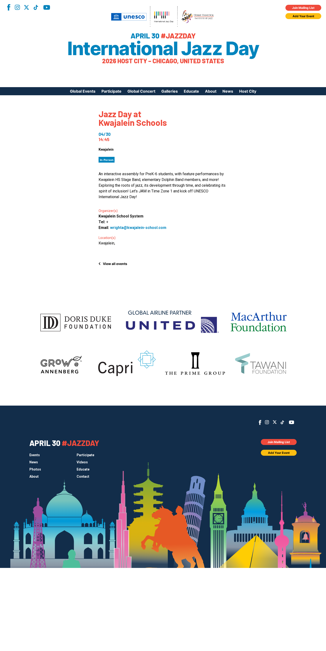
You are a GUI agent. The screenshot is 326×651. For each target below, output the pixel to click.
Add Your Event (303, 16)
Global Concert (141, 91)
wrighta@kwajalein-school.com (138, 227)
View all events (115, 264)
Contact (83, 476)
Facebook (9, 7)
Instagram (17, 7)
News (227, 91)
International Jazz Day (163, 48)
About (210, 91)
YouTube (46, 7)
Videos (82, 462)
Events (34, 455)
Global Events (82, 91)
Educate (191, 91)
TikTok (36, 7)
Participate (111, 91)
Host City (247, 91)
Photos (35, 469)
